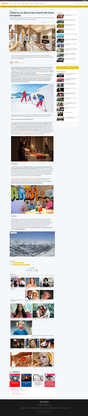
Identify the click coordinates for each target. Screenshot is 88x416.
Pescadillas (35, 6)
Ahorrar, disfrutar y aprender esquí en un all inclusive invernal (20, 390)
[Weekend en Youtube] (45, 405)
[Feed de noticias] (47, 405)
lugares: (11, 262)
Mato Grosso (10, 6)
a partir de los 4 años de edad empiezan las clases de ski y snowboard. (26, 178)
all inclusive (41, 74)
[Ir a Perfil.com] (84, 0)
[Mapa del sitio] (49, 405)
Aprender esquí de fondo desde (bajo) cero (17, 393)
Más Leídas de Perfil (61, 71)
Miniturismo (30, 6)
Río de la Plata (25, 6)
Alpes (14, 55)
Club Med (13, 122)
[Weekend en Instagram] (38, 405)
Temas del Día (4, 6)
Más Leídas (60, 12)
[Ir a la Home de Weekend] (44, 402)
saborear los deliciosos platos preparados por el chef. (29, 132)
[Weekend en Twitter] (42, 405)
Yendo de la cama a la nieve (18, 62)
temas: (11, 264)
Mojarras (14, 6)
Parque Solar (19, 6)
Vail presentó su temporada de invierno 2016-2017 (18, 394)
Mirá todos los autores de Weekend (67, 67)
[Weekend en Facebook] (40, 405)
